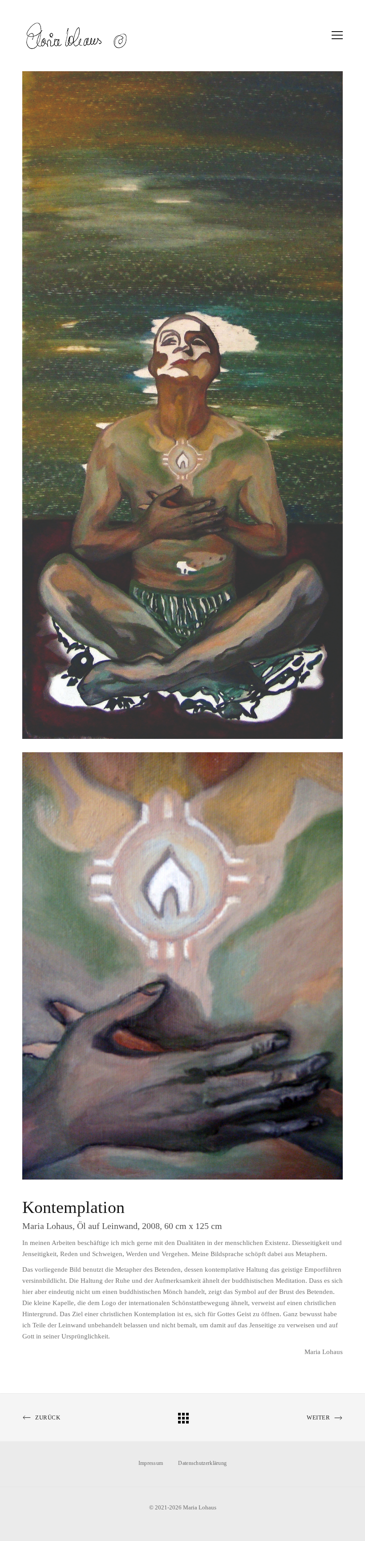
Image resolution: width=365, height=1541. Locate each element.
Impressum (150, 1463)
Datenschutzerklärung (202, 1463)
